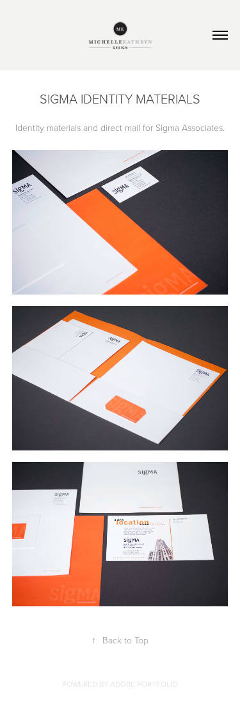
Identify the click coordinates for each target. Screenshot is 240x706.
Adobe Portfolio (144, 684)
